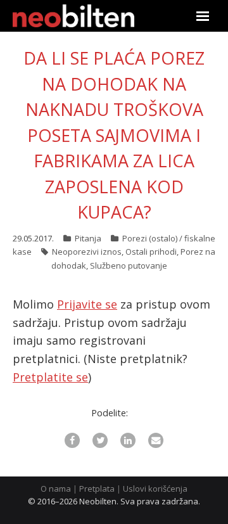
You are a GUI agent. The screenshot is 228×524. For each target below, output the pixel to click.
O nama (56, 488)
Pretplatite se (50, 377)
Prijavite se (87, 304)
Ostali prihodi (151, 251)
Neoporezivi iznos (87, 251)
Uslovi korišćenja (155, 488)
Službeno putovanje (128, 265)
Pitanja (88, 238)
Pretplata (97, 488)
